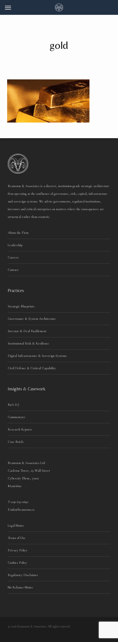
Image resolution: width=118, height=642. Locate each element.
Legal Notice (16, 525)
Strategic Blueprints (21, 306)
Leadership (15, 245)
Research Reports (20, 429)
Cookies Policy (17, 562)
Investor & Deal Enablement (27, 331)
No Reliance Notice (20, 587)
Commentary (16, 417)
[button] (8, 7)
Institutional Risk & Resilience (28, 343)
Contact (13, 270)
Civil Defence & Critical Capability (32, 368)
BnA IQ (13, 404)
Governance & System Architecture (32, 318)
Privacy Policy (17, 550)
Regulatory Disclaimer (23, 575)
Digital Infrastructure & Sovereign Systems (37, 356)
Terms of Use (17, 538)
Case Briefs (16, 442)
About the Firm (18, 232)
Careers (13, 257)
